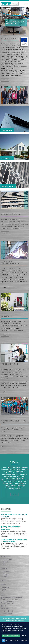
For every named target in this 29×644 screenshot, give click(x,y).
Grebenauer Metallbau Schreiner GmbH (14, 618)
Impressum (7, 620)
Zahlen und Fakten (7, 559)
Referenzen (5, 576)
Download (18, 620)
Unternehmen (5, 557)
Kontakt (22, 620)
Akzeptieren (15, 636)
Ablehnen (6, 636)
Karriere (3, 580)
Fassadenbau (5, 571)
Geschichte (5, 561)
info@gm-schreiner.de (8, 606)
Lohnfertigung (5, 575)
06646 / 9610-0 (11, 601)
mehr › (5, 80)
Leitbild (4, 563)
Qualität (4, 589)
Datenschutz (12, 620)
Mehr (4, 392)
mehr (24, 636)
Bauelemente (5, 573)
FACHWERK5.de (23, 618)
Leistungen (4, 568)
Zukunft (4, 564)
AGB (15, 620)
